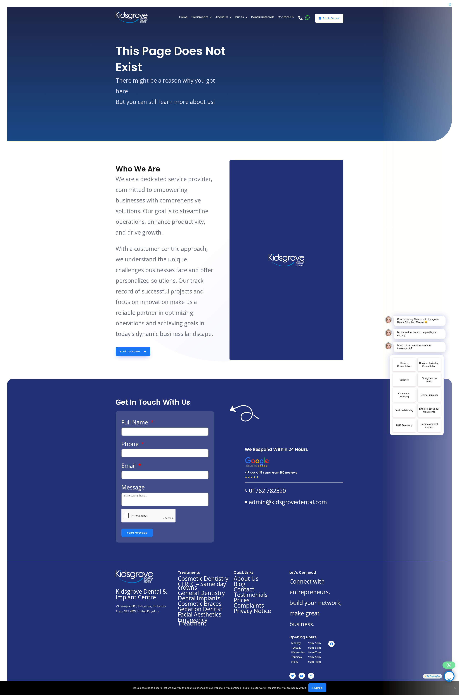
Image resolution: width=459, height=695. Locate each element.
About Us (246, 578)
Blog (239, 584)
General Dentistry (201, 593)
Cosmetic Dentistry (203, 578)
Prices (241, 600)
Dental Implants (199, 598)
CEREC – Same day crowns (202, 585)
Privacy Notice (252, 611)
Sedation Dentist (200, 609)
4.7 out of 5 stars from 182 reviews (271, 473)
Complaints (249, 605)
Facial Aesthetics (199, 614)
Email (129, 465)
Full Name (135, 422)
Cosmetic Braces (199, 603)
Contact (244, 589)
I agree (317, 688)
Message (133, 487)
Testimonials (251, 594)
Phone (130, 444)
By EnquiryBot (433, 676)
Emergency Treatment (192, 621)
